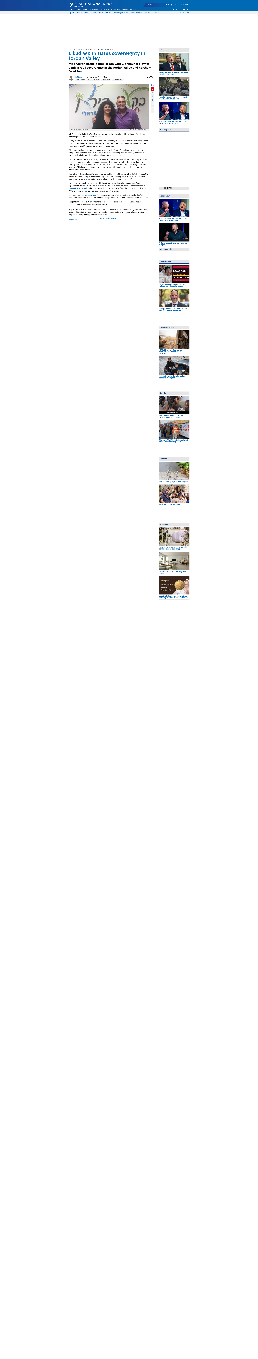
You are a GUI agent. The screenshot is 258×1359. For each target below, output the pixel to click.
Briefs (85, 9)
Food (86, 12)
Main (71, 9)
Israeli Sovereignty (93, 80)
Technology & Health (120, 12)
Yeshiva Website (136, 12)
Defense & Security (129, 9)
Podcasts (108, 12)
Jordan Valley (80, 80)
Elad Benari (79, 77)
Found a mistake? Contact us (108, 218)
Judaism (79, 12)
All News (78, 9)
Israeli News (85, 49)
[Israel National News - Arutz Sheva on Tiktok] (187, 9)
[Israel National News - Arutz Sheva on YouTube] (184, 9)
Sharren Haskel (118, 80)
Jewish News (115, 9)
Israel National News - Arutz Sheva (86, 5)
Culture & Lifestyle (96, 12)
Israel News (94, 9)
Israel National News (75, 49)
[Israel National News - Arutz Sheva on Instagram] (180, 9)
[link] (174, 73)
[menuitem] (71, 9)
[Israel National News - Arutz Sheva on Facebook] (177, 9)
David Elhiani (106, 80)
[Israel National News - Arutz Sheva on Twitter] (173, 9)
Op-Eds (71, 12)
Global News (104, 9)
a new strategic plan (87, 195)
